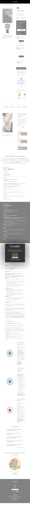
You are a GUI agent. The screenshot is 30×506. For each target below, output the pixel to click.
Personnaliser (15, 257)
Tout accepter (15, 254)
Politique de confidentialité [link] (15, 259)
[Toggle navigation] (2, 2)
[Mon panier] (28, 2)
